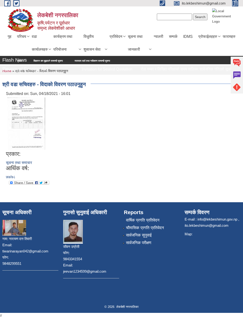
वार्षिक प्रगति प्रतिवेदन (142, 220)
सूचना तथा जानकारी (135, 42)
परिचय (21, 36)
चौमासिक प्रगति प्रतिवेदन (145, 228)
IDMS (188, 36)
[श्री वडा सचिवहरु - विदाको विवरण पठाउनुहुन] (26, 123)
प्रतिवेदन (116, 36)
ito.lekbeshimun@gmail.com (207, 225)
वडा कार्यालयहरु (40, 42)
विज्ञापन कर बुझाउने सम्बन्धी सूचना (40, 60)
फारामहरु (229, 36)
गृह (9, 36)
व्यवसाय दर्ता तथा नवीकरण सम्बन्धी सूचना (84, 60)
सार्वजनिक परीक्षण (138, 243)
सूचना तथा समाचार (19, 163)
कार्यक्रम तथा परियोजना (62, 42)
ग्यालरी (158, 36)
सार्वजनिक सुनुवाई (139, 235)
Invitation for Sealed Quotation (104, 69)
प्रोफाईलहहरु (207, 36)
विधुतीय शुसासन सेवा (92, 42)
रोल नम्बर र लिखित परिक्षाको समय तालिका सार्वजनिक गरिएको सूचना (184, 69)
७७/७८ (10, 177)
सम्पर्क (173, 36)
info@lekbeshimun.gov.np (217, 219)
